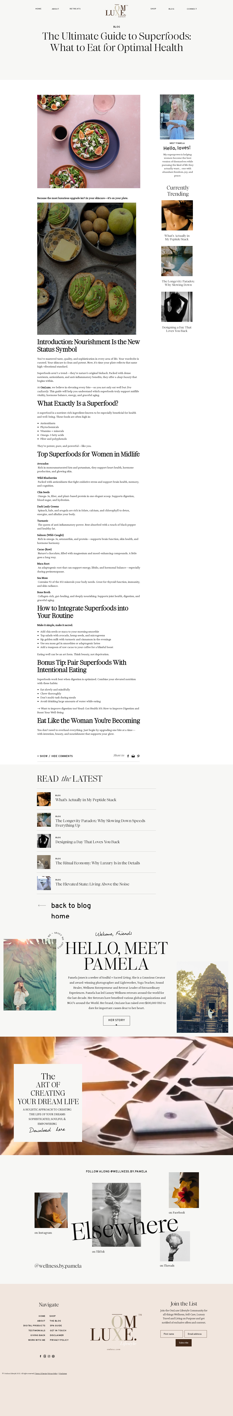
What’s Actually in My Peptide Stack (177, 237)
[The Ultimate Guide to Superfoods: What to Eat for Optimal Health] (88, 141)
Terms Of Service (41, 1373)
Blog (116, 27)
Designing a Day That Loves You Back (176, 329)
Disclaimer (63, 1373)
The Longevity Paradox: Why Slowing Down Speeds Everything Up (178, 284)
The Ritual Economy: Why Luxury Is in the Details (97, 863)
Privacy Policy (52, 1373)
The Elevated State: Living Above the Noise (92, 884)
